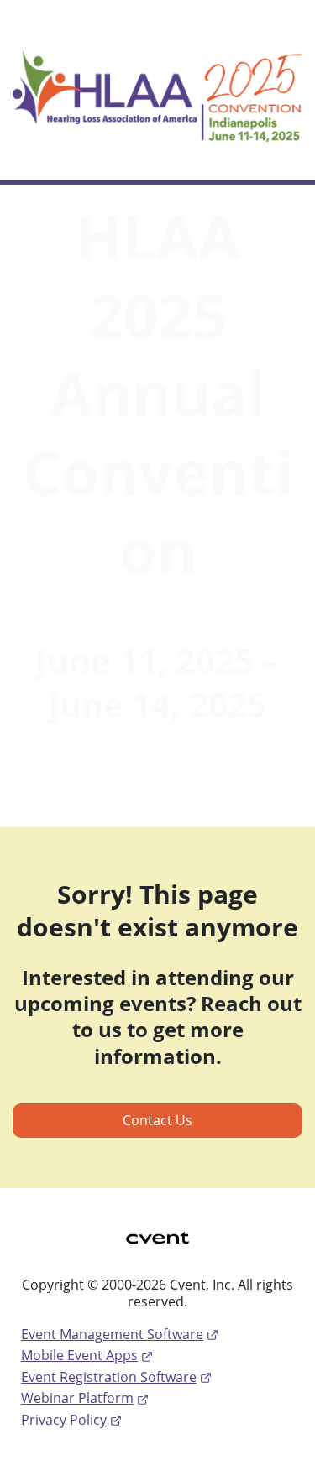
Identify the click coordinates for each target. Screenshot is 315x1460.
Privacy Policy (64, 1419)
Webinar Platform (77, 1398)
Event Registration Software (109, 1377)
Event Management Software (112, 1334)
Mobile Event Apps (79, 1355)
